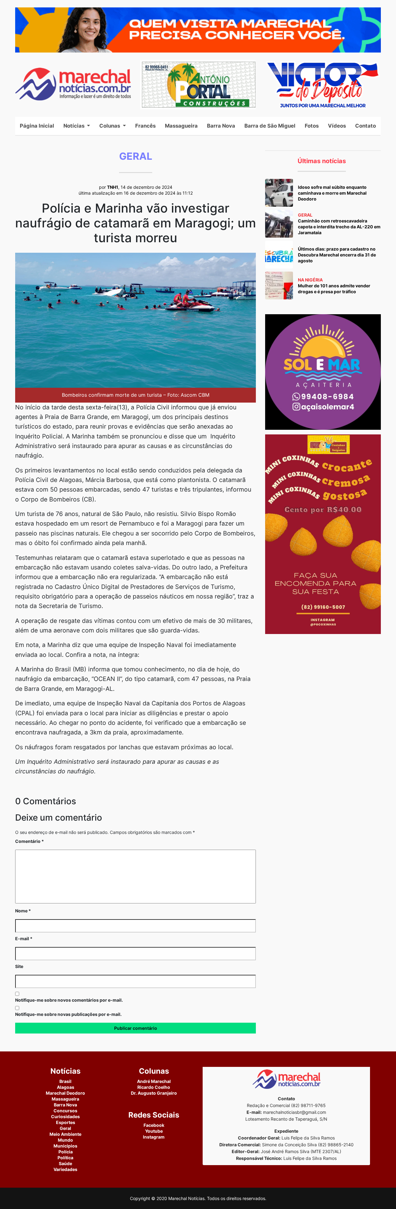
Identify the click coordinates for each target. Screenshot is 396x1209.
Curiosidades (65, 1116)
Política (65, 1157)
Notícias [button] (74, 126)
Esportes (65, 1122)
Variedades (65, 1169)
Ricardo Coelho (153, 1087)
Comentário (29, 841)
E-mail (23, 938)
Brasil (65, 1081)
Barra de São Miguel (269, 126)
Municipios (65, 1145)
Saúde (65, 1163)
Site (19, 966)
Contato (365, 126)
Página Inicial (39, 126)
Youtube (154, 1131)
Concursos (65, 1110)
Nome (23, 910)
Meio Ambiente (65, 1134)
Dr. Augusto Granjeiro (154, 1093)
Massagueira (181, 126)
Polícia (65, 1151)
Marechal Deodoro (65, 1093)
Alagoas (65, 1087)
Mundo (65, 1140)
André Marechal (154, 1081)
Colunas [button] (110, 126)
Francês (145, 126)
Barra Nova (221, 126)
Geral (65, 1128)
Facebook (154, 1125)
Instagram (154, 1136)
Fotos (312, 126)
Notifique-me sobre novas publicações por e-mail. (68, 1014)
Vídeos (337, 126)
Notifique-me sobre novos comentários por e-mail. (69, 1000)
